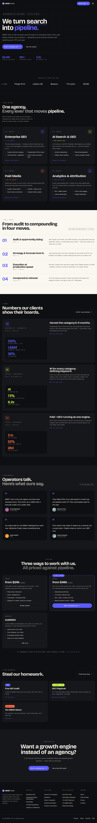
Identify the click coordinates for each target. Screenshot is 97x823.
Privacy (76, 818)
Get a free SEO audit (59, 768)
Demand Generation (50, 803)
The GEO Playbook (68, 800)
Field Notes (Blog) (67, 806)
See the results (31, 47)
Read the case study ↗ (57, 334)
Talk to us (25, 643)
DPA (93, 818)
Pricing (82, 800)
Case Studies (84, 797)
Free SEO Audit (66, 794)
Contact (82, 803)
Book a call (82, 3)
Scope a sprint (25, 605)
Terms (82, 818)
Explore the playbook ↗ (12, 160)
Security (87, 818)
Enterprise (47, 797)
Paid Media (29, 802)
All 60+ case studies (83, 312)
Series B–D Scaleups (50, 794)
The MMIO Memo (67, 803)
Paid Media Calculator (69, 797)
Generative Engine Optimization (31, 798)
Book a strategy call (11, 47)
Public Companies (49, 800)
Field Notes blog (84, 674)
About (82, 794)
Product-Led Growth (50, 806)
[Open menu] (93, 3)
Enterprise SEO (30, 794)
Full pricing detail (73, 652)
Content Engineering (32, 805)
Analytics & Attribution (33, 807)
